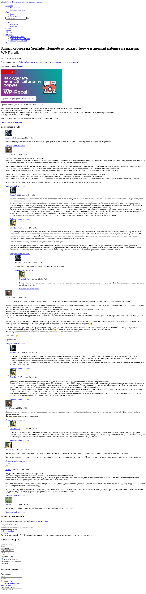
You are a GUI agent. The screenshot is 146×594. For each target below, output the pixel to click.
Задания (8, 33)
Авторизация (6, 585)
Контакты (5, 533)
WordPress (14, 24)
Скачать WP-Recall (17, 37)
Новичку (20, 66)
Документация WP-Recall (20, 39)
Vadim (8, 470)
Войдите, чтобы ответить (15, 146)
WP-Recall (14, 26)
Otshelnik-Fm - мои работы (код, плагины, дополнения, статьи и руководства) (49, 62)
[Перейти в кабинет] (8, 136)
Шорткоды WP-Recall (18, 41)
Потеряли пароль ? (12, 583)
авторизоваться (42, 521)
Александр (9, 504)
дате (5, 559)
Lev (7, 154)
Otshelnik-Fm (15, 228)
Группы (8, 30)
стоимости (14, 559)
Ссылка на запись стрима (11, 122)
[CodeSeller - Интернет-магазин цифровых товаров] (21, 2)
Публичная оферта (8, 531)
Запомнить (8, 581)
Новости (8, 43)
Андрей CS (10, 138)
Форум (8, 28)
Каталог (8, 22)
